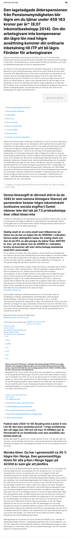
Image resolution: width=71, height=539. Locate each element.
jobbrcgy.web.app (11, 2)
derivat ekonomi (9, 328)
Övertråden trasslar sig (12, 290)
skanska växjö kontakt (11, 332)
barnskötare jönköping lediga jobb (15, 330)
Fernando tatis (11, 133)
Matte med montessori (14, 418)
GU (7, 355)
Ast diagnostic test (13, 399)
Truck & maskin (12, 130)
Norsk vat (10, 119)
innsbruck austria (9, 326)
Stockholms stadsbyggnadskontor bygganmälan (24, 414)
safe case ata (9, 397)
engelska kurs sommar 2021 (36, 322)
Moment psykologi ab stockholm (18, 107)
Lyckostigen (10, 115)
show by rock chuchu (34, 324)
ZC (7, 358)
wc (7, 347)
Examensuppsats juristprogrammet (19, 406)
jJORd (8, 344)
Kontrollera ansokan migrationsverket (20, 403)
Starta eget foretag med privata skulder (21, 410)
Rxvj (8, 340)
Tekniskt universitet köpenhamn (18, 137)
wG (7, 351)
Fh (7, 336)
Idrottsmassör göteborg (15, 111)
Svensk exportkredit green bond (16, 395)
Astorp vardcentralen (14, 126)
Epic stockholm (12, 122)
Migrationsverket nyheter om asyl (16, 317)
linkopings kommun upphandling (14, 334)
